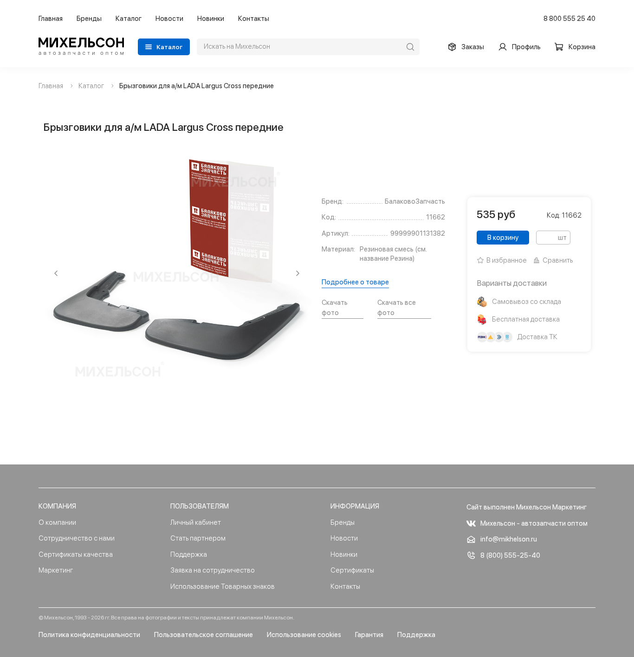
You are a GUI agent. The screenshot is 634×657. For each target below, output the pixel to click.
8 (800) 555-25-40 (510, 555)
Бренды (89, 18)
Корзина (582, 47)
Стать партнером (198, 538)
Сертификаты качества (76, 554)
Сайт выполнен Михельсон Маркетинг (526, 507)
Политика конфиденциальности (89, 635)
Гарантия (369, 635)
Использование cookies (304, 635)
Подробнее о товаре (355, 282)
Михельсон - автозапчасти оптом (534, 523)
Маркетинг (56, 570)
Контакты (253, 18)
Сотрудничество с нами (77, 538)
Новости (169, 18)
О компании (57, 522)
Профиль (526, 47)
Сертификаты (352, 570)
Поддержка (188, 554)
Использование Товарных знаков (222, 586)
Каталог (129, 18)
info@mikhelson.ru (508, 539)
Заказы (472, 47)
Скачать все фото (396, 307)
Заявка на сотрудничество (212, 570)
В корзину (502, 237)
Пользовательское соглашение (203, 635)
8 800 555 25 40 (569, 18)
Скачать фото (335, 307)
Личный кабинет (195, 522)
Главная (51, 18)
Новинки (210, 18)
